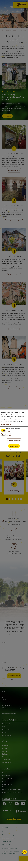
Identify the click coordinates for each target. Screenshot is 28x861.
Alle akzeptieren (14, 446)
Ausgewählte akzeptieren (14, 440)
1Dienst (8, 431)
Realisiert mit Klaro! (14, 449)
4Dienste (8, 435)
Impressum (8, 424)
